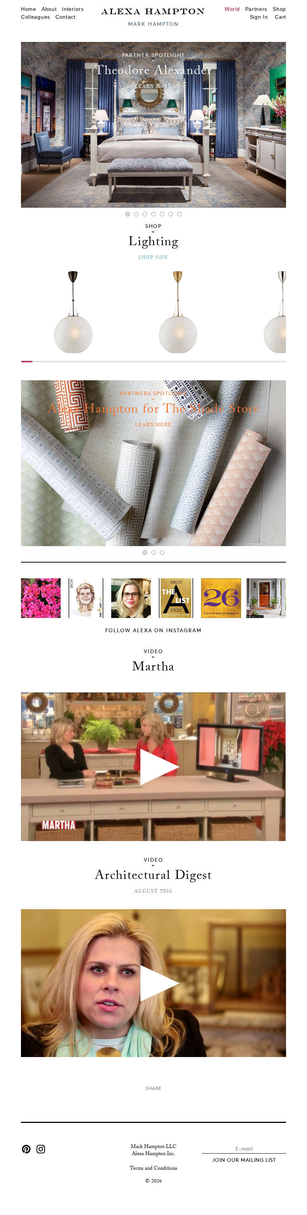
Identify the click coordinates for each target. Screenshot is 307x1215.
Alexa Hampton (153, 10)
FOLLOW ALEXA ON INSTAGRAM (153, 630)
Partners (256, 9)
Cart (280, 17)
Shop (279, 9)
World (232, 9)
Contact (65, 17)
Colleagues (35, 17)
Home (28, 9)
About (49, 9)
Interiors (72, 9)
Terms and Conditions (153, 1168)
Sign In (259, 17)
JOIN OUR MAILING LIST (244, 1160)
